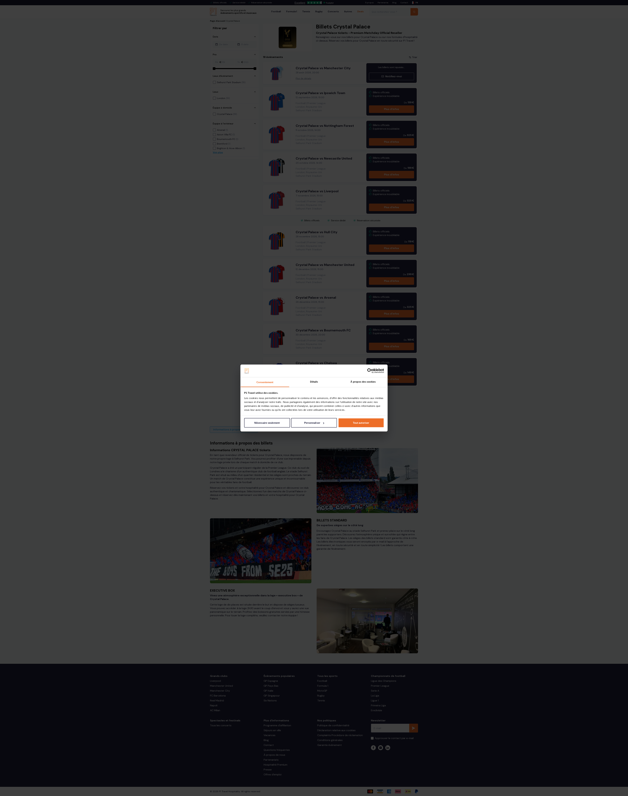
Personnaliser (312, 422)
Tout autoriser (361, 422)
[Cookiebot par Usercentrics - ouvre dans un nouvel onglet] (369, 370)
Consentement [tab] (264, 382)
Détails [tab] (314, 381)
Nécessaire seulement (267, 422)
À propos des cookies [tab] (363, 381)
